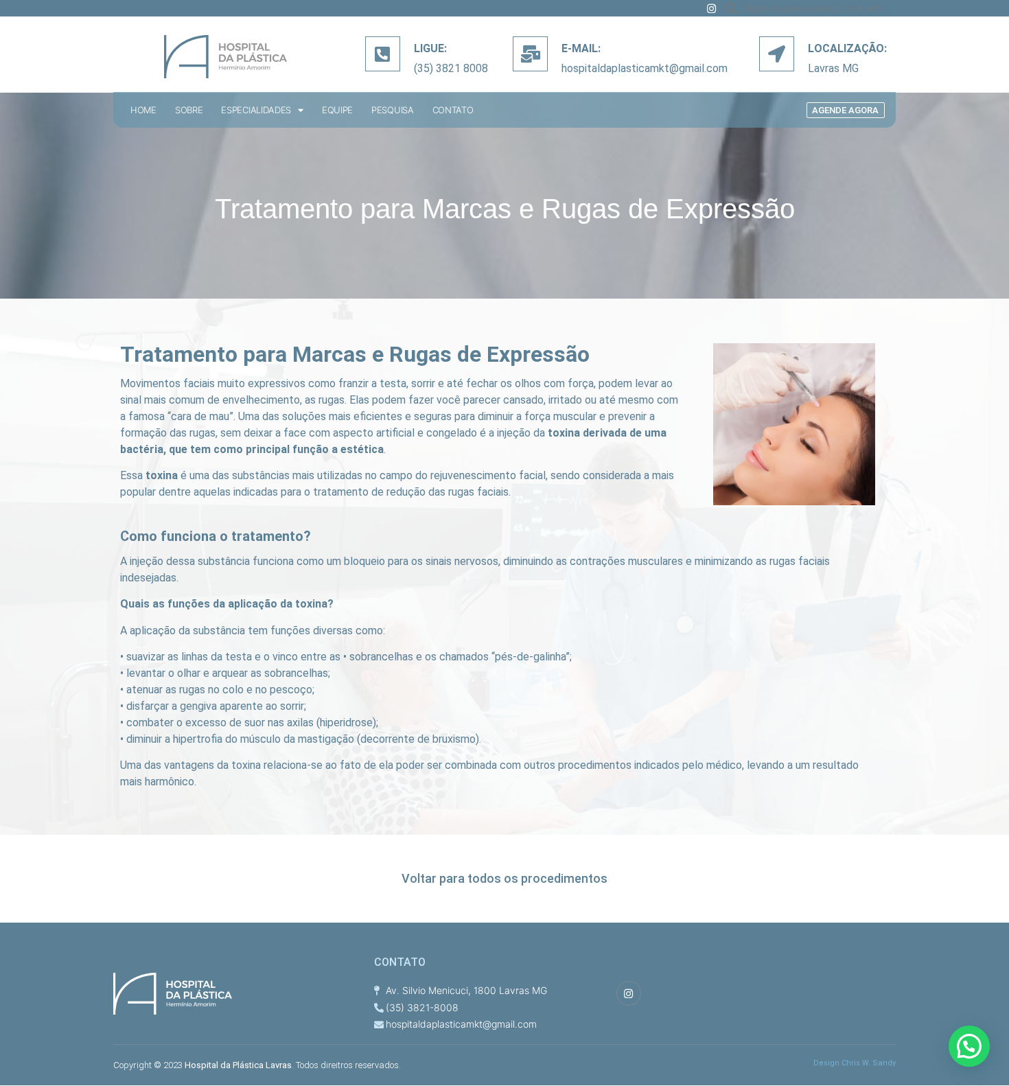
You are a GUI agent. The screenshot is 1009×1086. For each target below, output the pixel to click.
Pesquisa (392, 110)
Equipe (337, 110)
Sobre (189, 110)
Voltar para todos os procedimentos (504, 878)
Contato (453, 110)
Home (143, 110)
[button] (846, 110)
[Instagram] (711, 8)
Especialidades (256, 110)
